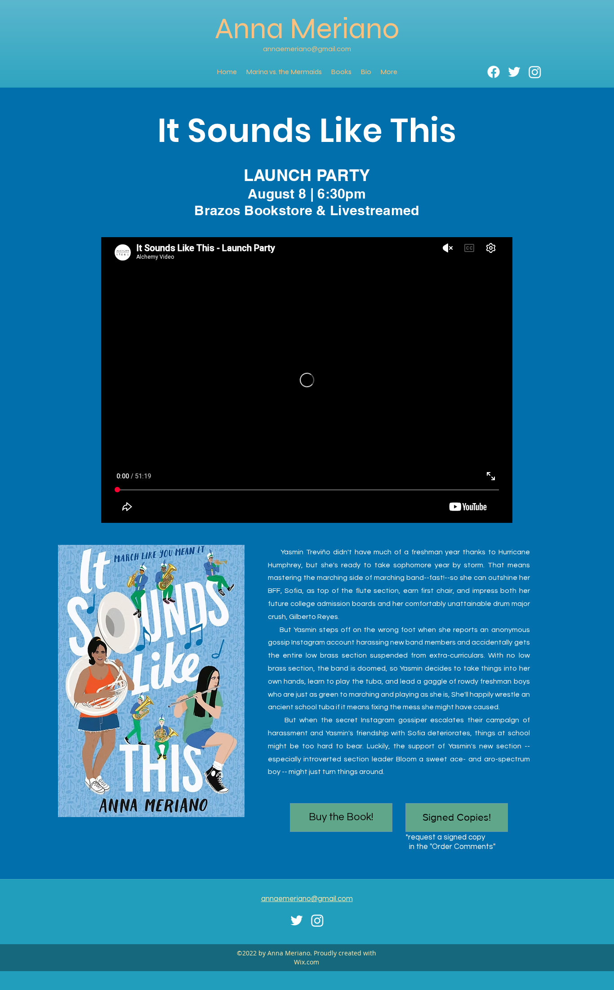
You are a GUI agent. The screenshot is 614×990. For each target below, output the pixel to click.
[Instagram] (535, 72)
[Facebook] (493, 72)
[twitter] (514, 72)
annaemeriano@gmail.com (307, 49)
